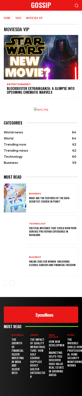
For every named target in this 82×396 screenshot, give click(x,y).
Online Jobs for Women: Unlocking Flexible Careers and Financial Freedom (52, 263)
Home (7, 18)
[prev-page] (6, 283)
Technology (37, 224)
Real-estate (53, 336)
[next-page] (12, 283)
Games (34, 335)
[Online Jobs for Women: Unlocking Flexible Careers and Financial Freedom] (15, 261)
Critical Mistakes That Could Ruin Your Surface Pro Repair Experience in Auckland (52, 231)
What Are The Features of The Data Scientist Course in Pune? (49, 199)
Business (35, 194)
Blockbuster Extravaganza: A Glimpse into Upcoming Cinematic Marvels (41, 90)
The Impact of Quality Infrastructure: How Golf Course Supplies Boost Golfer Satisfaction (37, 358)
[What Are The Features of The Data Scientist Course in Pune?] (15, 198)
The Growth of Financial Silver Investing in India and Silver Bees (18, 356)
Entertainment (19, 84)
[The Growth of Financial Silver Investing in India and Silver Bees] (8, 337)
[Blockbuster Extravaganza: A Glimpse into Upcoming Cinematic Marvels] (41, 57)
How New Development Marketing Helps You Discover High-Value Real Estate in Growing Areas (56, 358)
